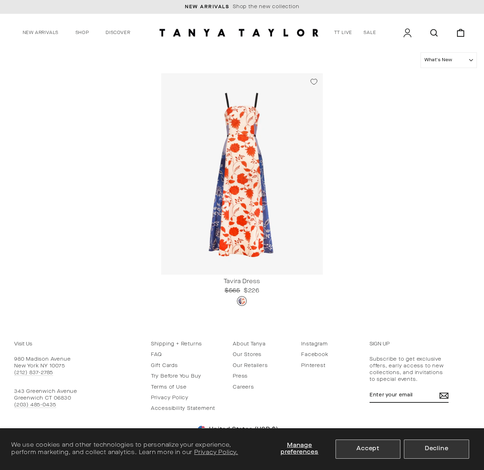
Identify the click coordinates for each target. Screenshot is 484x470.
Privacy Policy (169, 398)
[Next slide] (315, 269)
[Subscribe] (444, 395)
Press (240, 376)
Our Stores (247, 354)
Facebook (314, 354)
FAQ (156, 354)
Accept (367, 449)
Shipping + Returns (176, 344)
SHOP (82, 33)
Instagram (314, 344)
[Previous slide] (168, 269)
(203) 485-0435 (35, 405)
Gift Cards (164, 365)
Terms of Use (169, 387)
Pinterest (313, 365)
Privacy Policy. (216, 452)
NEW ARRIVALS (41, 33)
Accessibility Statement (183, 408)
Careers (243, 387)
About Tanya (249, 344)
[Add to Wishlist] (313, 81)
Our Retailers (250, 365)
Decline (437, 449)
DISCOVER (118, 33)
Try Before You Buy (176, 376)
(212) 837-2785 (33, 373)
